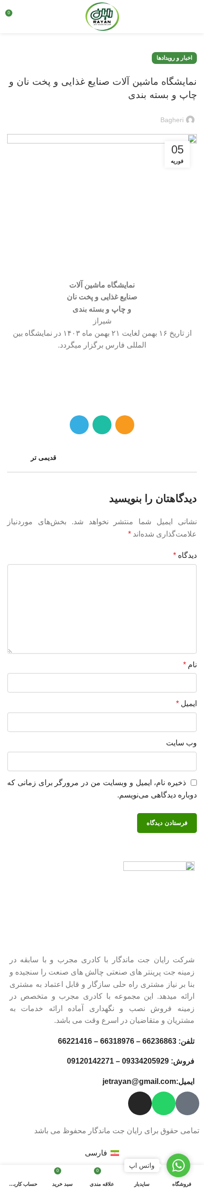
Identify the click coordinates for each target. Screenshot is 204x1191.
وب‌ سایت (181, 743)
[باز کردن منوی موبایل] (192, 16)
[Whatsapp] (164, 1103)
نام (190, 665)
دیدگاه (185, 555)
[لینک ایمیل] (124, 424)
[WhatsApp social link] (102, 424)
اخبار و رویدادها (174, 57)
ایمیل (186, 703)
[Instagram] (140, 1103)
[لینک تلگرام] (79, 424)
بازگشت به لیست (102, 457)
